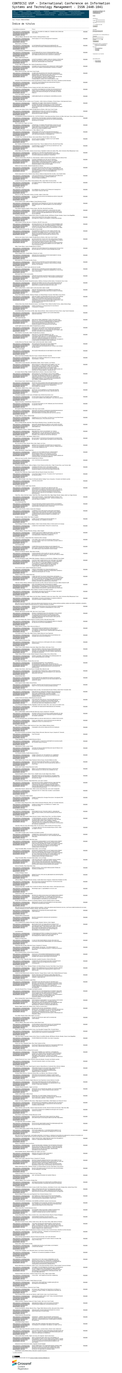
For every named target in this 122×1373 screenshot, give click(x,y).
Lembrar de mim (98, 24)
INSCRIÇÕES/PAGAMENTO (77, 13)
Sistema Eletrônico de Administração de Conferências (99, 12)
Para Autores (98, 61)
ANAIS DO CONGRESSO (100, 44)
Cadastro (37, 11)
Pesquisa (46, 11)
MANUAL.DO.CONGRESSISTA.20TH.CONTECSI (69, 14)
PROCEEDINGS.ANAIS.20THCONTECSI (22, 14)
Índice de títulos (25, 19)
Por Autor (97, 49)
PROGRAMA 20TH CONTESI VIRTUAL (45, 14)
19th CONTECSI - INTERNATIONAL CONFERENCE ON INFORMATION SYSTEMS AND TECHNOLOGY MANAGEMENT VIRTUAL (21, 33)
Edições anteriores (74, 11)
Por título (97, 50)
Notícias (15, 13)
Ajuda (94, 15)
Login (94, 20)
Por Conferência (98, 48)
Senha (94, 22)
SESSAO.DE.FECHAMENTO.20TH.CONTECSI (24, 16)
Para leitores (98, 60)
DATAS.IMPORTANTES (50, 13)
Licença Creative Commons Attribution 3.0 (40, 1357)
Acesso (28, 11)
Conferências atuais (59, 11)
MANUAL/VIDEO (63, 13)
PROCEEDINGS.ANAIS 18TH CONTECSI (31, 13)
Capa (14, 11)
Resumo (85, 31)
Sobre (21, 11)
